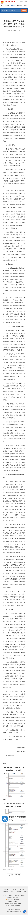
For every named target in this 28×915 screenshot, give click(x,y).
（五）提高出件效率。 (10, 422)
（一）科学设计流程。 (11, 330)
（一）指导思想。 (11, 113)
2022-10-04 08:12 (7, 36)
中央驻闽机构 (5, 891)
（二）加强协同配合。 (12, 662)
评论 (17, 875)
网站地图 (17, 895)
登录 (26, 1)
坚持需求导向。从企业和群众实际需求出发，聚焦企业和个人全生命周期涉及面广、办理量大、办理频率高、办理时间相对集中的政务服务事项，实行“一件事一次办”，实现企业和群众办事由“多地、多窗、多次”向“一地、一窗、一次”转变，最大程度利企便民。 (14, 157)
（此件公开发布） (9, 755)
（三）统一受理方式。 (11, 383)
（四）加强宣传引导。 (12, 712)
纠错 (10, 875)
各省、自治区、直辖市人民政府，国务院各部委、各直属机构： (14, 44)
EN (24, 1)
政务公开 (12, 5)
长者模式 (24, 10)
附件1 (4, 763)
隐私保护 (11, 895)
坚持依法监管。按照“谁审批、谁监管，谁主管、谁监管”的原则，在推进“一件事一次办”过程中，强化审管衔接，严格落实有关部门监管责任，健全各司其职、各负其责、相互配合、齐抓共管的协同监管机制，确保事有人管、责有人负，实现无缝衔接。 (14, 220)
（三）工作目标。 (11, 232)
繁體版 (21, 1)
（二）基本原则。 (11, 145)
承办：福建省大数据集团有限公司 (14, 911)
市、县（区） (14, 889)
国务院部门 (22, 889)
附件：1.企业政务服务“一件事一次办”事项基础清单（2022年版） (14, 731)
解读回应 (19, 5)
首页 (2, 5)
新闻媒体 (19, 891)
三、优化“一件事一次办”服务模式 (13, 326)
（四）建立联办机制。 (12, 404)
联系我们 (23, 895)
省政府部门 (6, 889)
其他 (25, 891)
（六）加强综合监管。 (10, 445)
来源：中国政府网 (8, 869)
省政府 (7, 5)
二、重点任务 (8, 264)
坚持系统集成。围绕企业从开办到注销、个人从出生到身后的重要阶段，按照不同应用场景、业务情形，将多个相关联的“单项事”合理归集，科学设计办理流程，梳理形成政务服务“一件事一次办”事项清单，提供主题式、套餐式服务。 (14, 178)
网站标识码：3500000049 (13, 897)
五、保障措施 (8, 609)
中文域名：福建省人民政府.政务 (13, 905)
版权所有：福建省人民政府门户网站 (13, 903)
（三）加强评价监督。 (11, 691)
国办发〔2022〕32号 (14, 31)
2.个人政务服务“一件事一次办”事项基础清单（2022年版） (14, 738)
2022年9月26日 (19, 751)
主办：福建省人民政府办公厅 (14, 909)
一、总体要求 (8, 109)
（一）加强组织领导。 (12, 613)
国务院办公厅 (20, 747)
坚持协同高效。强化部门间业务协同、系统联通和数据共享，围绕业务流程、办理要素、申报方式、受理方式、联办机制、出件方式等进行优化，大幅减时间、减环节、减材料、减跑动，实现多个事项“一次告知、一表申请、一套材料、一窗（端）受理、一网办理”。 (14, 199)
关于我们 (5, 895)
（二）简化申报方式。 (12, 354)
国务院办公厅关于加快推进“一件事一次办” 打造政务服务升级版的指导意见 (14, 24)
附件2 (4, 799)
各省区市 (12, 891)
